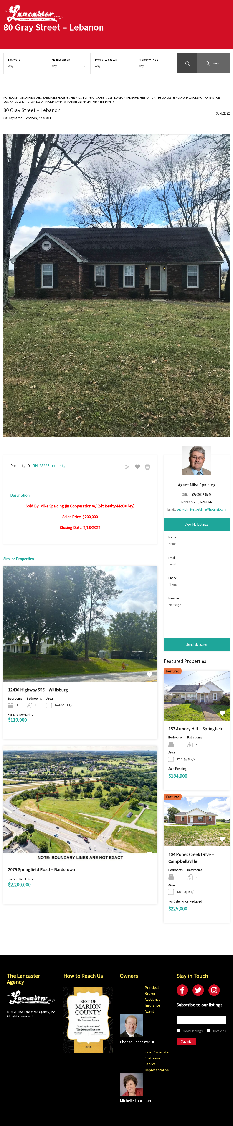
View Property (80, 658)
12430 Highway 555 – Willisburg (38, 690)
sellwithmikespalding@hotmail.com (201, 509)
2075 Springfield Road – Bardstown (41, 869)
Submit (186, 1041)
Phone (172, 578)
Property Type (148, 60)
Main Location (61, 60)
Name (172, 537)
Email (171, 558)
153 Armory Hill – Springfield (195, 728)
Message (173, 598)
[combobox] (68, 66)
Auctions (219, 1031)
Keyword (14, 60)
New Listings (193, 1031)
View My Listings (196, 524)
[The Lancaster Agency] (33, 19)
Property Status (106, 60)
